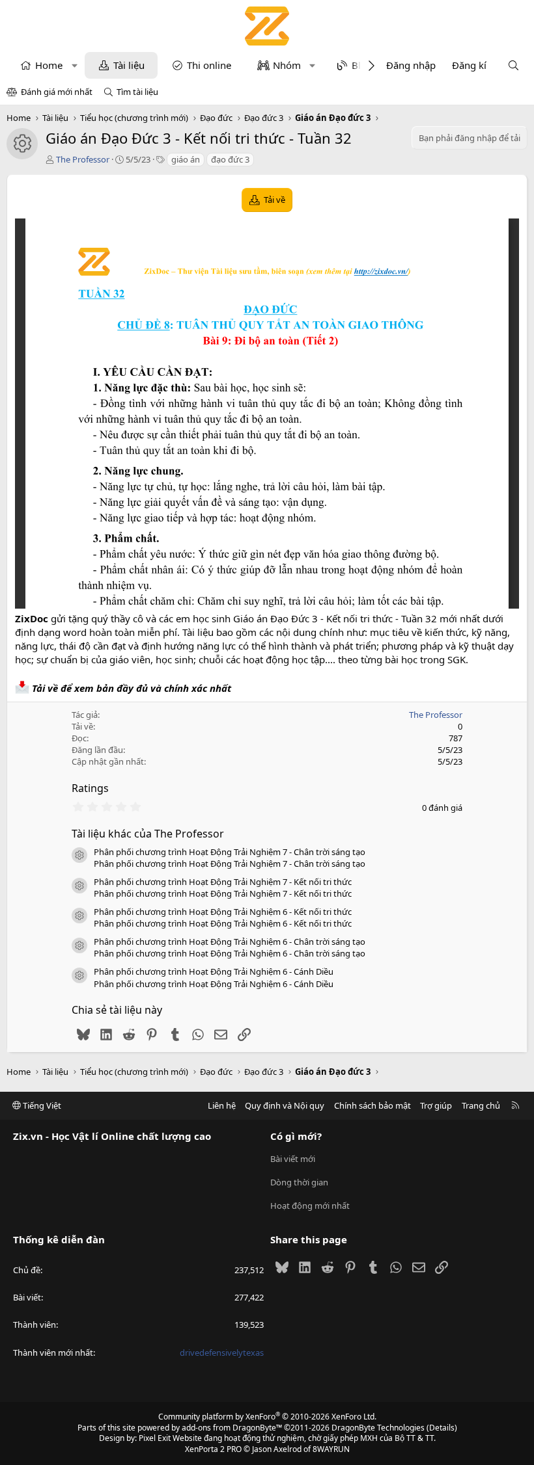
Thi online (209, 65)
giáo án (185, 159)
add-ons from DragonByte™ (232, 1427)
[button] (74, 65)
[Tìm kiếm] (513, 65)
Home (49, 65)
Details (442, 1427)
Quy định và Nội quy (284, 1105)
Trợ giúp (436, 1105)
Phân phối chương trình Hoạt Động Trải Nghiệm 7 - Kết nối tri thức (223, 882)
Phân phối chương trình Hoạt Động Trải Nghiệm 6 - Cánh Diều (213, 971)
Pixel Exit (155, 1438)
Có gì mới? (296, 1135)
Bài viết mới (292, 1159)
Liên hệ (222, 1105)
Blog (362, 65)
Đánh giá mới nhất (56, 92)
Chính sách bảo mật (372, 1105)
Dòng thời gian (299, 1182)
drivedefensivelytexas (222, 1352)
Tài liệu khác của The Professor (148, 833)
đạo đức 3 (230, 159)
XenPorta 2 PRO (213, 1449)
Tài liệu (129, 65)
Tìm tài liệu (137, 92)
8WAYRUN (331, 1449)
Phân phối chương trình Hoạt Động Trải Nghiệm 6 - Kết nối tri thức (223, 911)
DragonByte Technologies (378, 1427)
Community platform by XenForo (267, 1416)
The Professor (82, 159)
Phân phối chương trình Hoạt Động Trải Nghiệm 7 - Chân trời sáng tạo (229, 852)
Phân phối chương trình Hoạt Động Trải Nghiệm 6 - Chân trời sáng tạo (229, 941)
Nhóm (287, 65)
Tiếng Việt (41, 1105)
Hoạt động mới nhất (310, 1205)
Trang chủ (481, 1105)
